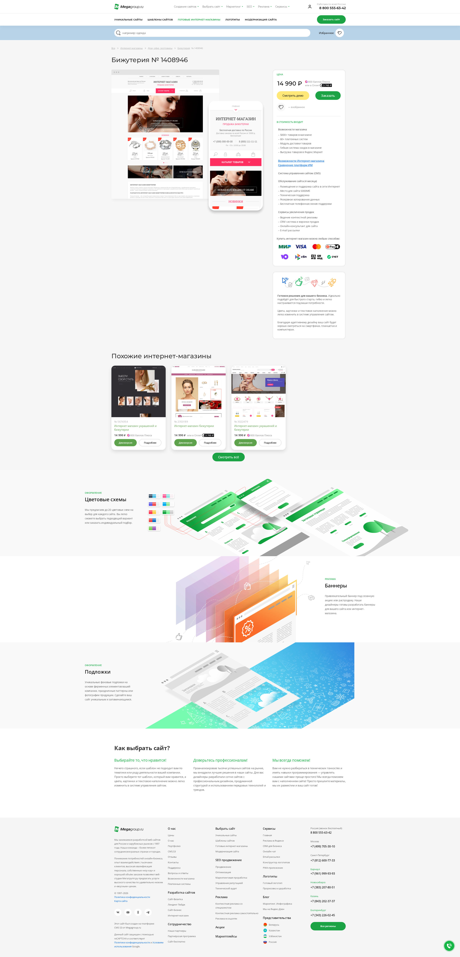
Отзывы (172, 856)
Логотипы (232, 19)
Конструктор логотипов (276, 862)
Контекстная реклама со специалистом (229, 905)
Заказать (328, 95)
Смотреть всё (228, 457)
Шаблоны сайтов (160, 19)
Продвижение (223, 866)
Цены (171, 835)
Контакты (173, 862)
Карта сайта (120, 901)
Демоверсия (125, 442)
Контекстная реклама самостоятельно (236, 913)
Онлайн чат (269, 851)
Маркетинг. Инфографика (277, 903)
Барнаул (315, 869)
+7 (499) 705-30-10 (322, 846)
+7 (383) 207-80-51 (322, 887)
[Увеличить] (159, 402)
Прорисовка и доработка (277, 888)
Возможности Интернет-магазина (301, 161)
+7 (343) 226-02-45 (322, 915)
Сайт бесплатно (176, 941)
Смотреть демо (292, 96)
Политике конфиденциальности (132, 942)
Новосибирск (318, 882)
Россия (273, 942)
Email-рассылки (271, 856)
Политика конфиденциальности (132, 897)
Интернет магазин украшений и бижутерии (135, 427)
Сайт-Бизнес (174, 910)
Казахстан (274, 930)
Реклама (263, 6)
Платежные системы (179, 884)
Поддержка (174, 867)
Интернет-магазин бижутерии (194, 426)
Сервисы (281, 6)
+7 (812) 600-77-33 (322, 860)
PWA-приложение (273, 867)
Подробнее (150, 442)
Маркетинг (233, 6)
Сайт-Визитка (175, 899)
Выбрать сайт (211, 6)
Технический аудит (226, 888)
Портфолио (174, 846)
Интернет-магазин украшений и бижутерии (255, 427)
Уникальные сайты (128, 19)
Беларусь (274, 924)
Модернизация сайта (261, 19)
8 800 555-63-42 (332, 8)
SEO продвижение (228, 860)
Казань (314, 896)
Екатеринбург (318, 910)
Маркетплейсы (226, 936)
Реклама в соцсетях (226, 918)
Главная (267, 835)
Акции (220, 927)
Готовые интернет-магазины (199, 19)
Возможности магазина (181, 878)
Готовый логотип (272, 883)
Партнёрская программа (182, 936)
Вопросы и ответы (178, 873)
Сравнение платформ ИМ (295, 165)
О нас (171, 840)
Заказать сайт (331, 19)
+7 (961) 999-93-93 (322, 873)
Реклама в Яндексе (273, 840)
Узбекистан (275, 936)
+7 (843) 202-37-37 (322, 901)
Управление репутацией (229, 883)
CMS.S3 (172, 851)
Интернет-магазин (178, 915)
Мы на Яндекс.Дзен (273, 909)
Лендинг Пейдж (176, 904)
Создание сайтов (185, 6)
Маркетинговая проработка (231, 877)
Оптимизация (223, 872)
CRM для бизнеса (272, 846)
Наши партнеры (177, 930)
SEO (249, 6)
